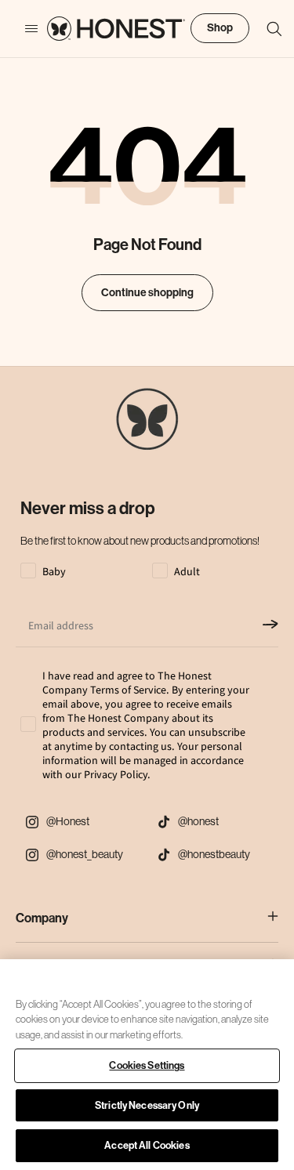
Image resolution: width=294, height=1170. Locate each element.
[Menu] (23, 29)
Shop (220, 27)
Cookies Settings (146, 1065)
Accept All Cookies (146, 1145)
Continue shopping (147, 292)
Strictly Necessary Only (147, 1105)
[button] (266, 29)
